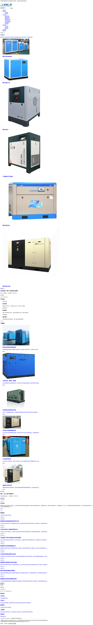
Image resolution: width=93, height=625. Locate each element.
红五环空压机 (7, 20)
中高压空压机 (7, 17)
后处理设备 (7, 22)
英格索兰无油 (30, 611)
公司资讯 (6, 26)
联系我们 (4, 30)
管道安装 (6, 23)
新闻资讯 (4, 25)
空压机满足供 (13, 611)
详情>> (1, 508)
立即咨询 (2, 295)
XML (5, 616)
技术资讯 (6, 28)
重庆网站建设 (11, 623)
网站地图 (2, 616)
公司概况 (6, 12)
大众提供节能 (24, 611)
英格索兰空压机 (8, 19)
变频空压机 (7, 18)
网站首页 (4, 10)
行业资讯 (6, 27)
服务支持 (6, 13)
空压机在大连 (19, 611)
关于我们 (4, 11)
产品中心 (4, 14)
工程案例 (4, 29)
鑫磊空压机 (2, 37)
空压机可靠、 (8, 611)
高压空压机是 (3, 611)
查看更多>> (2, 288)
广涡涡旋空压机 (8, 21)
